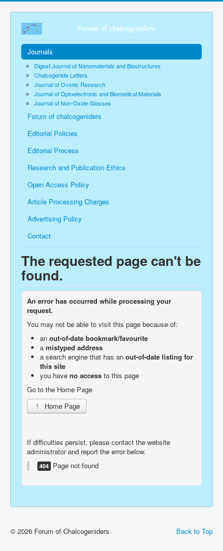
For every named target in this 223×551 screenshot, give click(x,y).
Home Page (61, 406)
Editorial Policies (52, 133)
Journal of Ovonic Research (69, 84)
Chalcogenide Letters (61, 75)
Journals (40, 51)
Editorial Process (53, 150)
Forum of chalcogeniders (64, 116)
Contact (39, 236)
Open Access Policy (58, 184)
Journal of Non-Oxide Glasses (72, 103)
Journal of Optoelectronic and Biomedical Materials (97, 94)
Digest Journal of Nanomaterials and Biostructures (97, 66)
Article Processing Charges (68, 201)
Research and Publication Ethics (76, 167)
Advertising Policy (54, 219)
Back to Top (194, 531)
